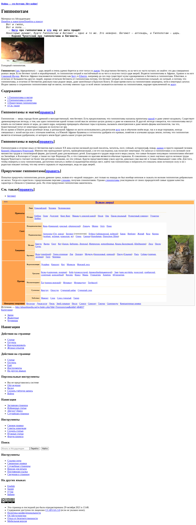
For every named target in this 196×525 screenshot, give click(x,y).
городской (45, 254)
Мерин (95, 226)
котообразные (107, 244)
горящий (110, 254)
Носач (100, 216)
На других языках (16, 371)
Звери (10, 315)
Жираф (141, 233)
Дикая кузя (42, 303)
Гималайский (40, 208)
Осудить (11, 342)
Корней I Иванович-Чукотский (17, 150)
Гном (45, 216)
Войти (10, 393)
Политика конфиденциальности (24, 513)
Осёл (102, 226)
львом (96, 70)
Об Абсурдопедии (16, 515)
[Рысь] (181, 273)
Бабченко (74, 244)
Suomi (10, 489)
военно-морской (52, 282)
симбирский (149, 272)
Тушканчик (95, 275)
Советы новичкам (16, 428)
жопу (173, 84)
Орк (107, 216)
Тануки (101, 303)
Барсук (38, 244)
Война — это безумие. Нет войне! (19, 3)
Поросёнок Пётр (110, 236)
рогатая (62, 272)
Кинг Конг (65, 216)
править (47, 112)
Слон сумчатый (64, 298)
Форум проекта (15, 436)
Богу (74, 76)
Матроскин (94, 244)
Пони (109, 226)
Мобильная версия (17, 521)
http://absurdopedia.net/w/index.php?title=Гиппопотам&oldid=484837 (49, 307)
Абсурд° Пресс (15, 411)
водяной (113, 233)
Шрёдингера (140, 244)
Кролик (69, 275)
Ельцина (128, 254)
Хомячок (107, 275)
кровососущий (81, 272)
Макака (75, 216)
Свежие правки (15, 425)
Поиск (5, 442)
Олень (78, 236)
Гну (55, 233)
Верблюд (132, 233)
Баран (123, 233)
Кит (63, 264)
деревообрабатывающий (100, 272)
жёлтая (55, 236)
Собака (144, 254)
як (72, 236)
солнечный (46, 275)
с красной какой (87, 216)
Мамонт (44, 298)
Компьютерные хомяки (130, 303)
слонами (65, 180)
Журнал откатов (15, 348)
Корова (155, 233)
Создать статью (15, 431)
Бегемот (11, 196)
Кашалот (55, 264)
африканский (103, 233)
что (49, 30)
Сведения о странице (18, 474)
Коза (148, 233)
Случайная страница (18, 413)
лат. (18, 70)
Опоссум (55, 290)
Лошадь (86, 226)
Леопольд (83, 244)
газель (60, 233)
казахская (65, 236)
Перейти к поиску (33, 21)
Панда (120, 254)
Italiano (11, 494)
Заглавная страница (17, 405)
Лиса (150, 244)
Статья (10, 339)
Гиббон (37, 216)
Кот (59, 244)
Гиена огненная (60, 254)
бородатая (96, 236)
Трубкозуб (92, 282)
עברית (10, 491)
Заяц (116, 272)
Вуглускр (30, 303)
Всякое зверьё (104, 202)
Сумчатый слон (85, 290)
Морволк (71, 264)
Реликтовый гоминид (138, 216)
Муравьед (67, 282)
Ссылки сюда (14, 460)
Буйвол (92, 233)
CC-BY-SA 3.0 (52, 510)
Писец (158, 244)
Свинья (86, 236)
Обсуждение (14, 385)
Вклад (10, 388)
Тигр (48, 257)
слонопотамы (112, 180)
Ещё (9, 365)
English (11, 486)
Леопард (79, 254)
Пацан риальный (118, 216)
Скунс (38, 246)
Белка (43, 272)
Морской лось (83, 264)
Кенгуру (45, 290)
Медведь (89, 254)
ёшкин (65, 244)
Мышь (85, 275)
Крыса (77, 275)
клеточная (52, 272)
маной (151, 118)
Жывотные (13, 317)
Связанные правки (17, 463)
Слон (52, 298)
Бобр (71, 272)
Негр (15, 30)
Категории (6, 310)
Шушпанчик (118, 275)
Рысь (136, 254)
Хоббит (37, 218)
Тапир (76, 298)
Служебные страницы (18, 466)
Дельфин (45, 264)
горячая (152, 254)
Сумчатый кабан (68, 290)
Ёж (42, 282)
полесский (138, 272)
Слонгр (82, 303)
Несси (74, 303)
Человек (52, 208)
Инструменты (14, 368)
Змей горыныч (63, 303)
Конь (45, 226)
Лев (71, 254)
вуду (118, 129)
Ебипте (83, 76)
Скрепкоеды (112, 303)
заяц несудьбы (126, 272)
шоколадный (57, 275)
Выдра (46, 244)
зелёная (47, 236)
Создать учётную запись (20, 391)
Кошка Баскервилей (124, 244)
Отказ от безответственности (22, 518)
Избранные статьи (16, 408)
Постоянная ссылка (17, 471)
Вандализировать (16, 345)
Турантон (154, 216)
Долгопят (54, 216)
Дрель (52, 303)
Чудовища (12, 320)
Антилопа (47, 233)
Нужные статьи (15, 433)
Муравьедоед (80, 282)
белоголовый (99, 254)
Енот (53, 244)
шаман (160, 148)
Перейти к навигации (12, 21)
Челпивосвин (64, 208)
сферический (74, 226)
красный (63, 226)
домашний (53, 226)
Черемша (56, 257)
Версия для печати (17, 469)
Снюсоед (92, 303)
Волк (37, 254)
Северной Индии (10, 76)
